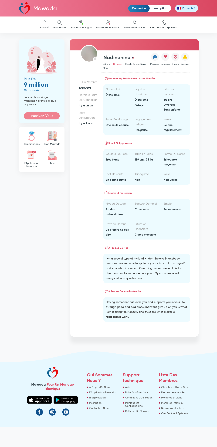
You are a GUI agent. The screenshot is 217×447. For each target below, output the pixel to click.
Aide (52, 163)
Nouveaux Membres (107, 27)
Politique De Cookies (137, 411)
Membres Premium (135, 27)
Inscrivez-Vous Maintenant (42, 116)
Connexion (139, 8)
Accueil (44, 27)
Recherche (59, 27)
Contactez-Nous (99, 408)
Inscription (160, 8)
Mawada (45, 8)
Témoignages (32, 143)
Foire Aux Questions (136, 392)
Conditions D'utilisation (139, 397)
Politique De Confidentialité (134, 404)
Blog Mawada (52, 143)
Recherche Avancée (172, 392)
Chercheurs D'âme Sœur (175, 387)
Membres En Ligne (81, 27)
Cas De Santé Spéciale (163, 27)
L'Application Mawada (31, 165)
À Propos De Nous (99, 387)
